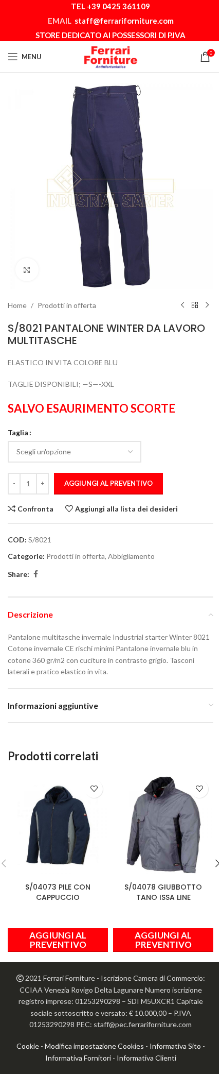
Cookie (27, 1046)
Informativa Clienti (146, 1057)
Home (17, 305)
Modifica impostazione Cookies (94, 1046)
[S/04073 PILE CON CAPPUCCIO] (58, 825)
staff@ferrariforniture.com (124, 20)
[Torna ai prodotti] (195, 305)
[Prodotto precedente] (182, 305)
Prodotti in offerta (67, 305)
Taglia (18, 432)
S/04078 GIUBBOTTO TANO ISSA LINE (163, 892)
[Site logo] (110, 56)
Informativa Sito (175, 1046)
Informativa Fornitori (78, 1057)
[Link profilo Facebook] (35, 574)
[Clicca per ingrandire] (27, 269)
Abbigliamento (131, 556)
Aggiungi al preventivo (108, 483)
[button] (163, 940)
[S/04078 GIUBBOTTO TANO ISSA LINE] (163, 825)
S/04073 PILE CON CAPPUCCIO (57, 892)
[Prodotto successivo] (207, 305)
